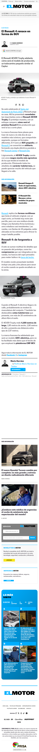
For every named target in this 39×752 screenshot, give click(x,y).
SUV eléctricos (26, 376)
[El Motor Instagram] (21, 713)
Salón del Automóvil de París (10, 376)
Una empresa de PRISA (19, 745)
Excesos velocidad (29, 1)
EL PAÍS (21, 602)
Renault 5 (6, 145)
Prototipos (16, 374)
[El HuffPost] (29, 719)
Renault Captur (11, 150)
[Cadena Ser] (19, 722)
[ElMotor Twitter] (18, 713)
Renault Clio (24, 150)
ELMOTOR (6, 602)
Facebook (11, 355)
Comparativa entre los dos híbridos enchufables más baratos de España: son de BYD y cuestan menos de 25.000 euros (28, 667)
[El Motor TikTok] (23, 713)
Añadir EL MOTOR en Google (13, 50)
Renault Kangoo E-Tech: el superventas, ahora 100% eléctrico (27, 185)
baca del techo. (27, 257)
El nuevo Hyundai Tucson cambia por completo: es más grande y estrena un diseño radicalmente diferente (19, 472)
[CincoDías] (18, 719)
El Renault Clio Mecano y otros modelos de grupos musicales (26, 199)
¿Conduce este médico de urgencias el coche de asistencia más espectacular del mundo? (19, 512)
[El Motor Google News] (27, 713)
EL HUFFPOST (14, 602)
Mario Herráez (17, 43)
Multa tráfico (18, 1)
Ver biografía (16, 369)
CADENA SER (30, 602)
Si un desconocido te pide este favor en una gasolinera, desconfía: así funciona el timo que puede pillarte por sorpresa (11, 667)
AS (25, 602)
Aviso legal (5, 706)
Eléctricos (5, 28)
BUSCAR (9, 580)
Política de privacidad (15, 706)
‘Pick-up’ (10, 1)
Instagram (22, 355)
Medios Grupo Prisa (19, 749)
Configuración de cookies (28, 706)
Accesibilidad (21, 708)
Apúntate (9, 560)
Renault (5, 213)
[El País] (7, 719)
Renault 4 (22, 374)
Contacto (28, 708)
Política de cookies (12, 708)
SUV (20, 376)
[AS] (12, 719)
